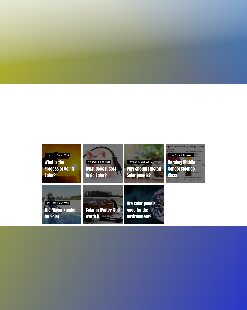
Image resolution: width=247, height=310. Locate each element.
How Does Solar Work (78, 136)
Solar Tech (108, 136)
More (171, 136)
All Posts (48, 136)
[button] (200, 136)
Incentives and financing (141, 136)
